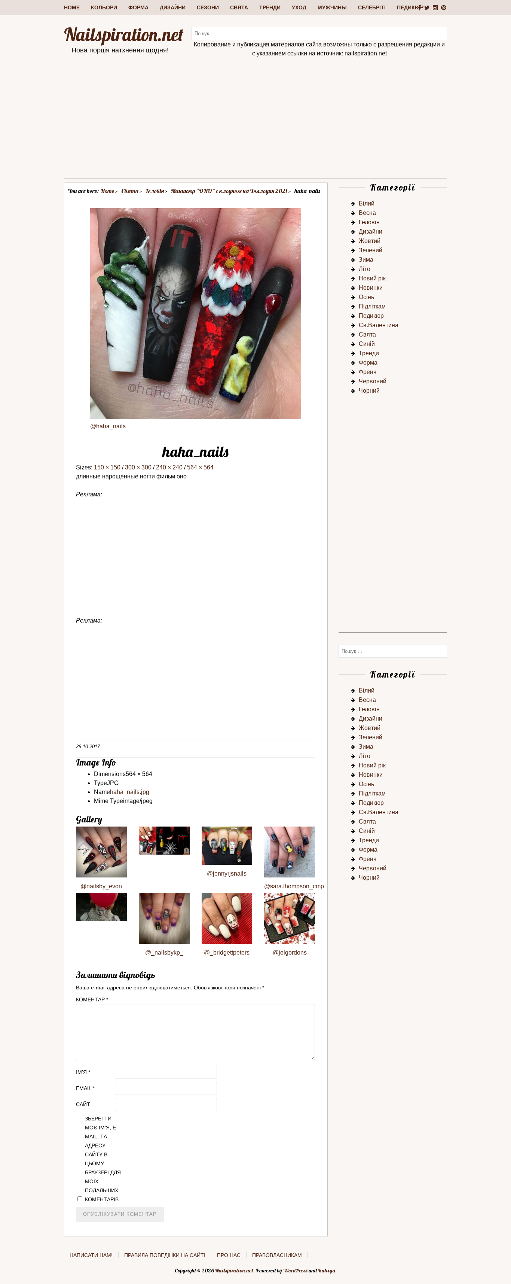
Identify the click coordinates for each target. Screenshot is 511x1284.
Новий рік (372, 278)
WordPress (295, 1270)
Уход (299, 7)
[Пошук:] (319, 33)
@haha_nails (108, 426)
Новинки (371, 288)
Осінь (366, 297)
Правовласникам (277, 1255)
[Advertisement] (255, 126)
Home (72, 7)
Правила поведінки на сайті (164, 1255)
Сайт (83, 1104)
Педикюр (410, 7)
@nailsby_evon (101, 886)
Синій (367, 344)
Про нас (229, 1255)
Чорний (369, 390)
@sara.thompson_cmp (294, 886)
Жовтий (369, 241)
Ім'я (83, 1072)
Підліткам (372, 306)
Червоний (372, 381)
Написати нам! (91, 1255)
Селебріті (372, 7)
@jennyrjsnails (227, 873)
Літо (364, 269)
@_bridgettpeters (227, 952)
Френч (367, 372)
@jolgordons (290, 952)
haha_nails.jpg (129, 792)
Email (85, 1088)
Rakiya (326, 1270)
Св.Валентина (378, 325)
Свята (239, 7)
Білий (366, 203)
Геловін (369, 222)
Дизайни (173, 7)
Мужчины (332, 7)
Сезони (208, 7)
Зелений (370, 250)
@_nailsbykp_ (164, 952)
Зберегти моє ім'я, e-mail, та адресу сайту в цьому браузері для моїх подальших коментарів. (103, 1159)
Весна (367, 213)
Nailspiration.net (123, 34)
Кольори (104, 7)
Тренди (270, 7)
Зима (366, 259)
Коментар (92, 999)
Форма (138, 7)
